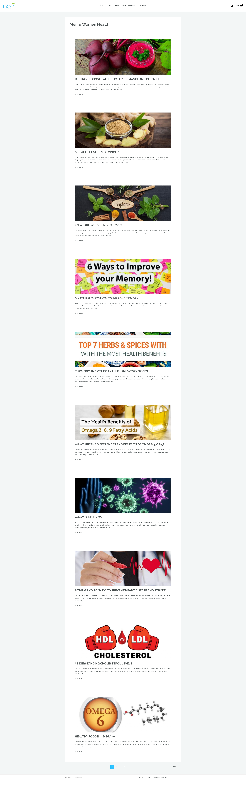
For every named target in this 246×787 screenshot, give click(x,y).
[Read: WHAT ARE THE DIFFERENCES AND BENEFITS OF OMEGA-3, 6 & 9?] (123, 422)
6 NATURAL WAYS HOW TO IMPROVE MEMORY (106, 298)
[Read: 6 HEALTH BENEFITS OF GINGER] (123, 130)
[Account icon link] (232, 6)
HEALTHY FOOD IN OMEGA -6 (95, 736)
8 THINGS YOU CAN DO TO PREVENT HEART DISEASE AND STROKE (120, 590)
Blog (117, 6)
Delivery (143, 6)
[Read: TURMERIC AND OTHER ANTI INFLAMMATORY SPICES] (123, 349)
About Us (164, 778)
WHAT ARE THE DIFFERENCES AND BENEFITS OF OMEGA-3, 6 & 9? (119, 444)
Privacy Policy (155, 778)
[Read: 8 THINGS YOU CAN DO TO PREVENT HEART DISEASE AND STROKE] (123, 568)
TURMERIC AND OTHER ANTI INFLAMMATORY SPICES (111, 371)
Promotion (132, 6)
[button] (112, 6)
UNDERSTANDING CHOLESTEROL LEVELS (103, 663)
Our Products (105, 6)
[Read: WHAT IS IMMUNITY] (123, 495)
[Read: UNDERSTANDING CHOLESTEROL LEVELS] (123, 641)
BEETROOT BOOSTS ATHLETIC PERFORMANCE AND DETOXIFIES (118, 79)
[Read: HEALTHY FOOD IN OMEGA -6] (123, 715)
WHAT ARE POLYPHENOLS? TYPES (98, 225)
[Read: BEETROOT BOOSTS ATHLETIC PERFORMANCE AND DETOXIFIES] (123, 57)
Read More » (79, 94)
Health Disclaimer (144, 778)
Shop (124, 6)
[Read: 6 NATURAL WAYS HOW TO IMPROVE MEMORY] (123, 276)
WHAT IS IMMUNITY (88, 517)
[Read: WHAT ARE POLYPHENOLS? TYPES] (123, 203)
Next (175, 766)
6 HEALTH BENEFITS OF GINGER (97, 152)
